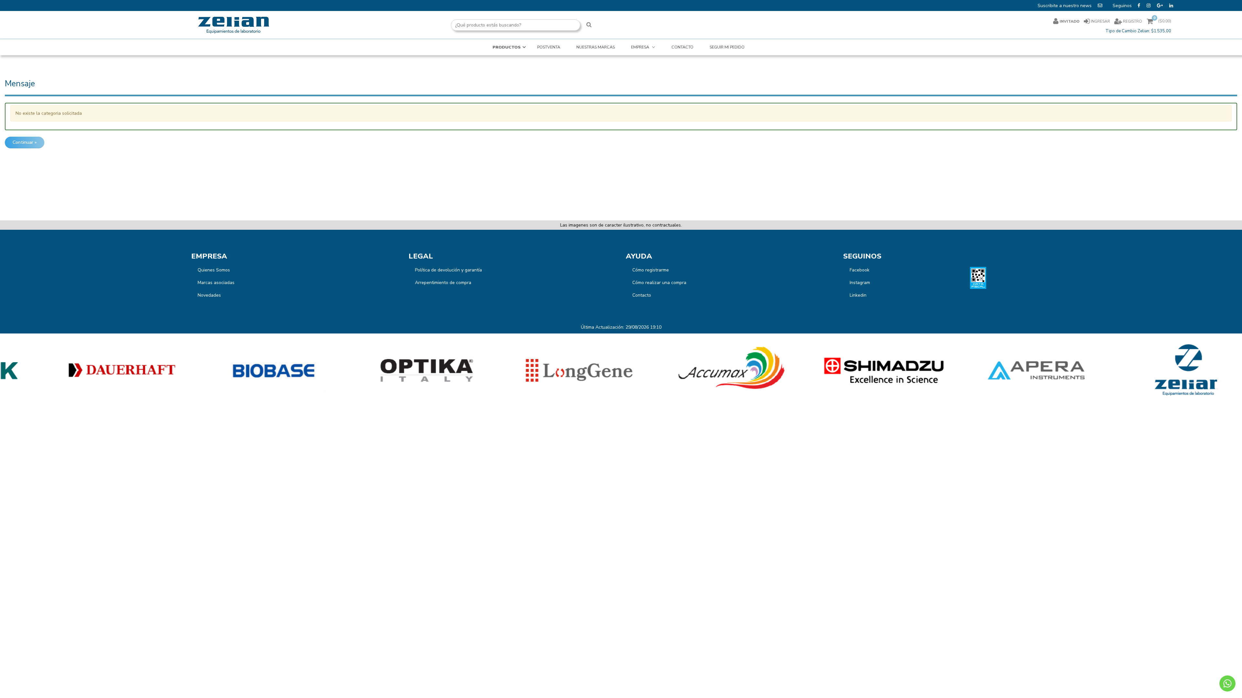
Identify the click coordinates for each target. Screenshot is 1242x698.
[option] (76, 370)
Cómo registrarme (650, 270)
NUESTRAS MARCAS (595, 47)
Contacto (641, 295)
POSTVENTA (548, 47)
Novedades (209, 295)
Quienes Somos (214, 270)
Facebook (859, 270)
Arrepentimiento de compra (443, 283)
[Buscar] (589, 25)
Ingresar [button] (1100, 21)
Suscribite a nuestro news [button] (1065, 6)
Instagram (860, 283)
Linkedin (858, 295)
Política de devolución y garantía (448, 270)
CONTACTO (682, 47)
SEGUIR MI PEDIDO (727, 47)
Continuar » (25, 142)
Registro (1132, 21)
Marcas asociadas (216, 283)
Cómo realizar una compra (659, 283)
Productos (507, 47)
